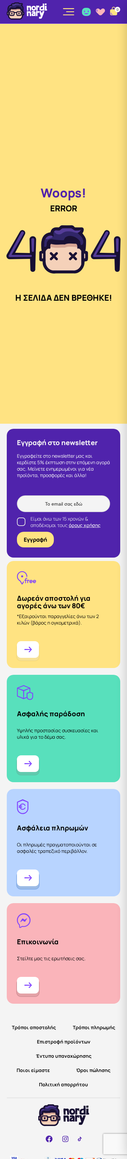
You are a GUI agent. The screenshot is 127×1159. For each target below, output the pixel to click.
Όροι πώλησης (93, 1070)
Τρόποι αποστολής (34, 1027)
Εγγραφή (35, 539)
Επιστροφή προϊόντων (63, 1041)
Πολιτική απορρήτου (63, 1084)
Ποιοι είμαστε (33, 1070)
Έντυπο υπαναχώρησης (63, 1056)
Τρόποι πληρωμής (94, 1027)
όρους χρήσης (85, 525)
